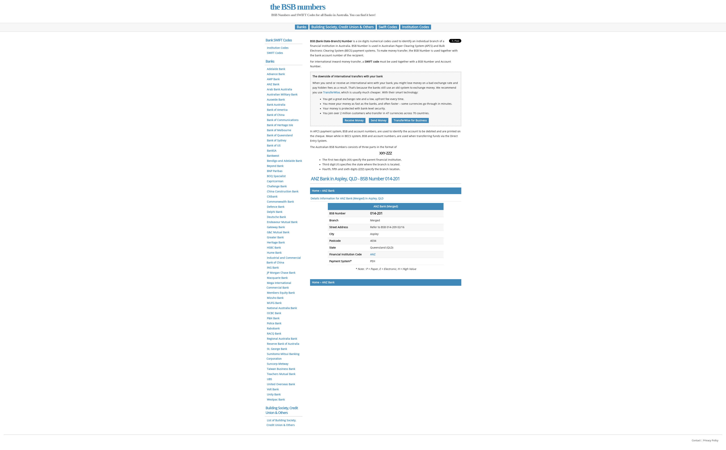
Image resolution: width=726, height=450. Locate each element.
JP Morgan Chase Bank (281, 272)
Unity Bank (274, 394)
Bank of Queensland (280, 135)
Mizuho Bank (275, 298)
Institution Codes (415, 27)
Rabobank (273, 328)
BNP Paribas (274, 171)
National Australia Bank (282, 308)
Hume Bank (274, 252)
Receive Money (354, 120)
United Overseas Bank (281, 384)
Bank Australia (276, 104)
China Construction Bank (282, 191)
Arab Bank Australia (279, 89)
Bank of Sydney (276, 140)
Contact (696, 440)
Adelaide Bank (276, 69)
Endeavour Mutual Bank (282, 222)
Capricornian (275, 181)
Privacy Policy (710, 440)
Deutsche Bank (276, 217)
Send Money (378, 120)
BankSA (271, 150)
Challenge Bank (277, 186)
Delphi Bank (274, 212)
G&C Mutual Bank (278, 232)
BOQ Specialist (276, 176)
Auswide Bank (276, 99)
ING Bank (273, 267)
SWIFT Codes (275, 53)
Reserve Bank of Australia (283, 343)
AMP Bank (273, 79)
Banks (301, 27)
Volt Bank (273, 389)
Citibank (272, 196)
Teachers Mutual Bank (281, 374)
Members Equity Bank (281, 292)
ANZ (372, 254)
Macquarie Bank (277, 278)
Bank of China (276, 115)
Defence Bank (275, 206)
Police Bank (274, 323)
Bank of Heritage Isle (280, 125)
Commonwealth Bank (280, 201)
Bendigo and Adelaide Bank (284, 161)
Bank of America (277, 110)
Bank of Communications (283, 120)
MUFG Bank (274, 303)
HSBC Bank (274, 247)
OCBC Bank (274, 313)
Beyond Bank (275, 166)
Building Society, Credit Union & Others (342, 27)
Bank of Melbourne (279, 130)
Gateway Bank (276, 227)
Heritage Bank (276, 242)
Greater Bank (275, 237)
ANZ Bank (328, 190)
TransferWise (331, 92)
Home (315, 190)
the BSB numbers (297, 7)
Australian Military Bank (282, 94)
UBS (269, 379)
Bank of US (274, 145)
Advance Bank (276, 74)
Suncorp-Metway (277, 364)
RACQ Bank (274, 333)
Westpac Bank (276, 399)
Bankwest (273, 155)
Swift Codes (388, 27)
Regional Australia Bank (282, 338)
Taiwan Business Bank (281, 369)
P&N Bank (273, 318)
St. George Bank (277, 349)
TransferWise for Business (410, 120)
